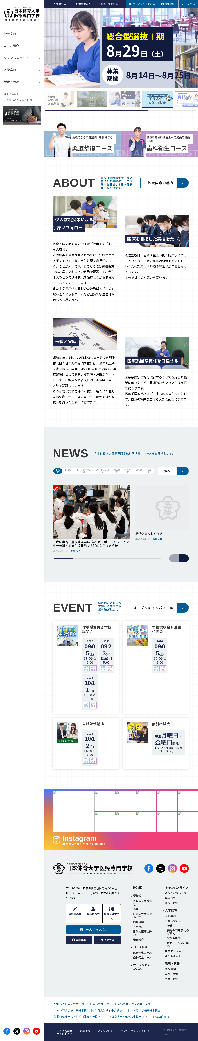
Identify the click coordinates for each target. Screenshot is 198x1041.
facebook (6, 1031)
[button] (184, 558)
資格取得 (170, 969)
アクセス (138, 926)
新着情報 (85, 1030)
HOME (137, 888)
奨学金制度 (174, 938)
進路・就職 (171, 974)
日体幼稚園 (159, 1017)
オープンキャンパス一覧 (153, 607)
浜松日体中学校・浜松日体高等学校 (75, 1017)
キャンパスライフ (176, 893)
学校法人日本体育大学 (67, 1004)
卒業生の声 (171, 978)
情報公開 (138, 922)
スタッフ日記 (105, 1030)
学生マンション (174, 951)
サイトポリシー (65, 1033)
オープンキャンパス (83, 471)
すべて (58, 471)
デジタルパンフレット (16, 100)
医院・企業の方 (109, 4)
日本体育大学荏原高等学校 (131, 1004)
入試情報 (116, 471)
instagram (26, 1031)
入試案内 (170, 916)
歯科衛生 (139, 471)
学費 (169, 925)
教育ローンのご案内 (178, 944)
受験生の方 (62, 4)
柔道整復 (127, 471)
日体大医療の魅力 (158, 182)
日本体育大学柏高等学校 (143, 1010)
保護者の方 (84, 4)
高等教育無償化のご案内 (178, 932)
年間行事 (170, 898)
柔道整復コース (142, 952)
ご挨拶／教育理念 (142, 903)
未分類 (149, 471)
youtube (36, 1031)
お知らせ (68, 471)
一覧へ (165, 471)
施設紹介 (138, 939)
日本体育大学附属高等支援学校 (125, 1017)
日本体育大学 (98, 1004)
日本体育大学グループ (142, 915)
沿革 (135, 909)
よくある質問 (11, 94)
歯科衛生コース (142, 957)
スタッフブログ (102, 471)
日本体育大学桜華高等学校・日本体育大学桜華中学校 (86, 1010)
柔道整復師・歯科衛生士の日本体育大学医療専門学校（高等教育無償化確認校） (22, 14)
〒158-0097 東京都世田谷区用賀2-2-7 (90, 888)
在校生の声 (171, 902)
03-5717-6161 (82, 893)
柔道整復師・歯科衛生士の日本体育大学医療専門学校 (93, 868)
